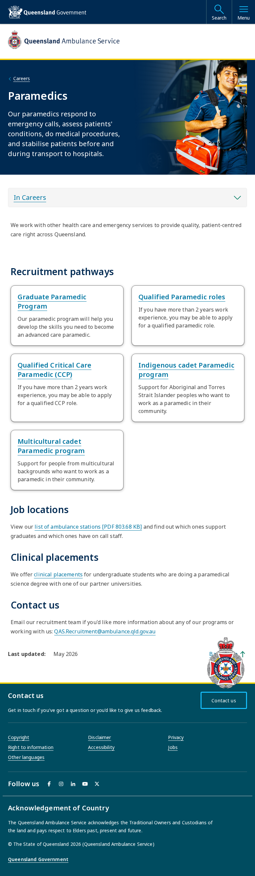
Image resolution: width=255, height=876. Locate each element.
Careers (21, 78)
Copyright (18, 737)
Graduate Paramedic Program (52, 301)
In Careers (30, 197)
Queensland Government (38, 859)
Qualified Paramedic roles (181, 296)
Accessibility (101, 747)
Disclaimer (99, 737)
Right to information (30, 747)
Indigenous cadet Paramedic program (186, 370)
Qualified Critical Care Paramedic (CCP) (54, 370)
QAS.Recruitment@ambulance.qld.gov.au (104, 631)
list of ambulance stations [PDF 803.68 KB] (88, 526)
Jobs (173, 747)
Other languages (26, 757)
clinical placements (58, 574)
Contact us (224, 700)
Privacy (176, 737)
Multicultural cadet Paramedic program (51, 446)
